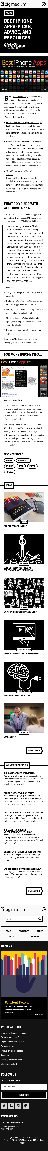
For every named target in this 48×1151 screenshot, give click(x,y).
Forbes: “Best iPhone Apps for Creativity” (24, 122)
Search (39, 919)
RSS (11, 1106)
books (9, 13)
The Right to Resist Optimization (19, 773)
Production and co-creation (12, 1051)
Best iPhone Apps (20, 96)
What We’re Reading (17, 766)
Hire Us (35, 937)
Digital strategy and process (12, 1042)
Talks (40, 931)
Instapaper (34, 188)
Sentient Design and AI (10, 1038)
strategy (24, 564)
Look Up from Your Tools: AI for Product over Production (18, 569)
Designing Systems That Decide (19, 793)
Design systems (7, 1047)
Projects (24, 931)
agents (24, 608)
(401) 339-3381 (7, 1130)
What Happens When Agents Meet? (20, 612)
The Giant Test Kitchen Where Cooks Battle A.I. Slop (18, 831)
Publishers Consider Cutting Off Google (23, 813)
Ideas (9, 486)
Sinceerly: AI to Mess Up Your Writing (22, 852)
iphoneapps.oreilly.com (13, 408)
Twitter (4, 1106)
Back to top (43, 909)
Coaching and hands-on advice (13, 1060)
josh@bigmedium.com (10, 1127)
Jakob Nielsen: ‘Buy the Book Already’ (22, 869)
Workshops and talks (9, 1064)
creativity (23, 461)
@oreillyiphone (10, 428)
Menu (43, 4)
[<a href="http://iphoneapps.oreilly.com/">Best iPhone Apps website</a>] (24, 396)
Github (26, 1106)
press (32, 466)
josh (21, 466)
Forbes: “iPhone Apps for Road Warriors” (23, 141)
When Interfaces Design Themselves (22, 654)
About (12, 937)
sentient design (24, 649)
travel (9, 472)
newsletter (14, 1081)
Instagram (18, 1106)
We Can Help (10, 737)
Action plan (5, 1055)
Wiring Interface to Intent (17, 696)
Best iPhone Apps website (13, 400)
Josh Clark (12, 44)
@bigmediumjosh (24, 434)
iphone (9, 466)
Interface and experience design (14, 1033)
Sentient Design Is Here (15, 526)
